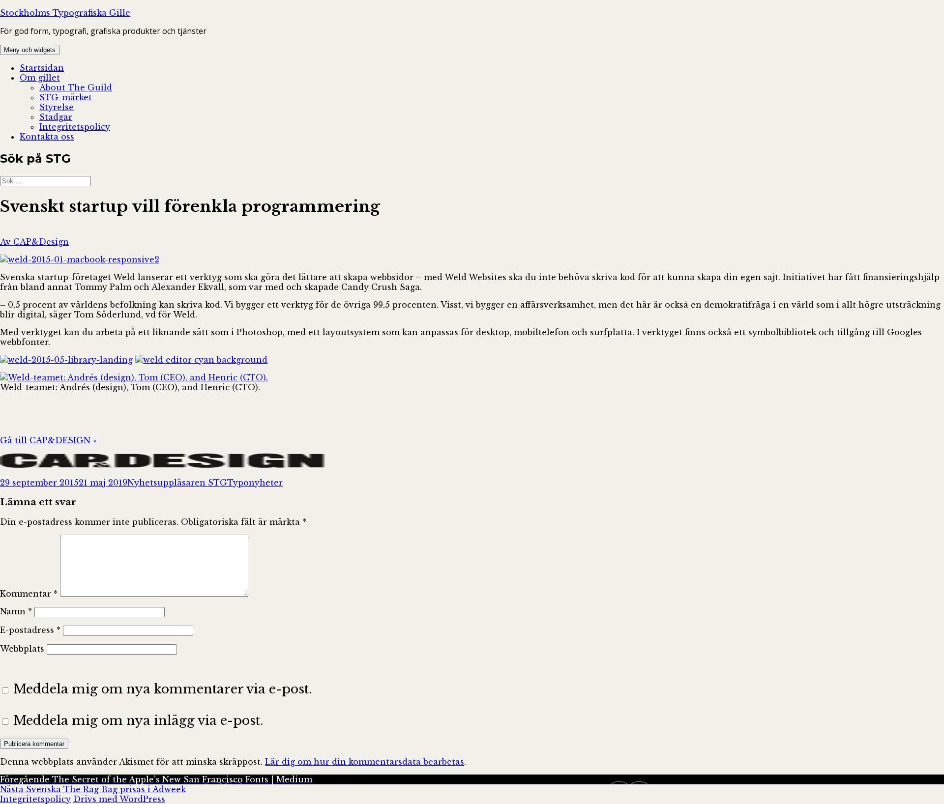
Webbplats (22, 649)
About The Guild (75, 87)
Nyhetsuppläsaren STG (177, 483)
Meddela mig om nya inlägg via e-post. (138, 720)
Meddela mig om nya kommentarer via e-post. (162, 689)
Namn (16, 611)
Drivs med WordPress (119, 799)
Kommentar (29, 594)
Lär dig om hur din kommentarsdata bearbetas (364, 762)
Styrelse (56, 107)
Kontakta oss (47, 137)
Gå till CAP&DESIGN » (48, 440)
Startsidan (42, 68)
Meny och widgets (30, 50)
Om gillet (40, 78)
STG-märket (65, 97)
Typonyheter (255, 483)
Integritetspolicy (74, 127)
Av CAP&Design (34, 242)
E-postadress (30, 630)
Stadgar (55, 117)
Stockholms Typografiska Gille (65, 13)
